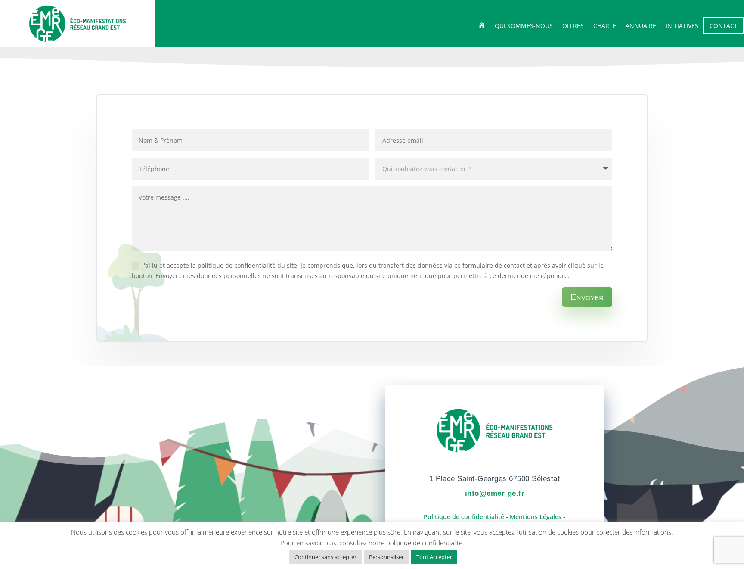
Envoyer (587, 297)
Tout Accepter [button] (434, 557)
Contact (724, 26)
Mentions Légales (535, 517)
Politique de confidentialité (464, 517)
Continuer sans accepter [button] (325, 557)
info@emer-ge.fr (495, 493)
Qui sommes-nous (524, 26)
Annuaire (641, 26)
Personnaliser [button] (386, 557)
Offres (573, 26)
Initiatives (682, 26)
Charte (604, 26)
